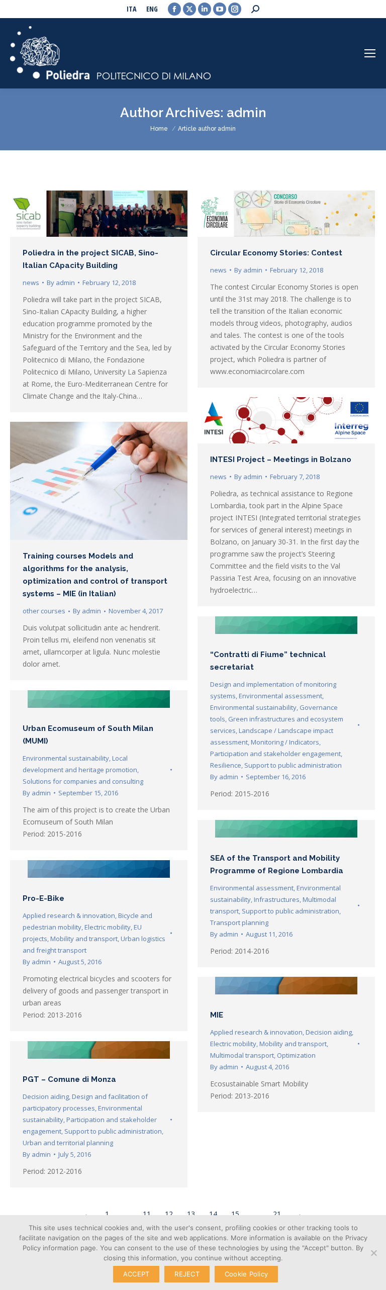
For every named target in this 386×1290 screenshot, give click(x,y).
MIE (216, 1015)
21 (277, 1214)
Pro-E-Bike (43, 898)
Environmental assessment (280, 695)
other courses (44, 610)
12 (169, 1214)
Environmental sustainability (253, 707)
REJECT (187, 1274)
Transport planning (239, 922)
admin (246, 112)
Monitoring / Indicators (285, 742)
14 (213, 1214)
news (31, 282)
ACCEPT (136, 1274)
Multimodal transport (242, 1055)
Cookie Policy (246, 1274)
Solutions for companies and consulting (83, 781)
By (61, 282)
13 (191, 1214)
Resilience (225, 765)
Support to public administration (293, 765)
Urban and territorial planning (68, 1142)
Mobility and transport (84, 938)
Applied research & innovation (69, 915)
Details (300, 627)
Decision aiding (329, 1032)
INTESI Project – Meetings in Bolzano (280, 459)
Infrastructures (277, 899)
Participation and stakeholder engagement (275, 753)
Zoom (273, 627)
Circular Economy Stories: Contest (276, 252)
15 (235, 1214)
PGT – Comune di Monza (69, 1079)
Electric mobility (107, 927)
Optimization (296, 1055)
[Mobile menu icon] (370, 53)
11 (147, 1214)
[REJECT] (373, 1253)
